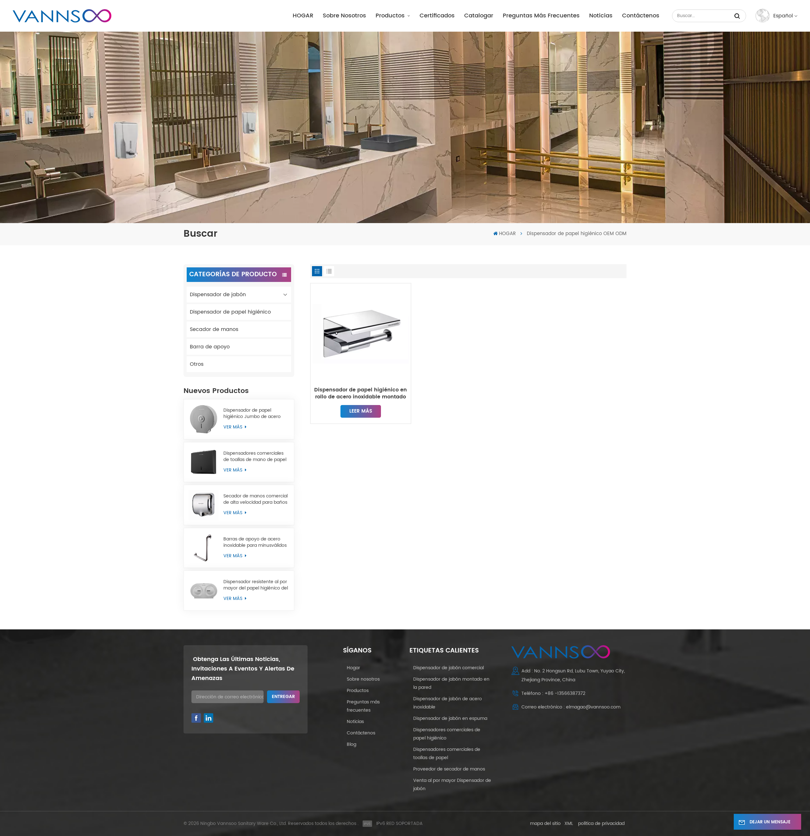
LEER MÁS (360, 411)
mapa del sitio (545, 823)
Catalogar (478, 15)
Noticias (601, 15)
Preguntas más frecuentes (541, 15)
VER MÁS (233, 427)
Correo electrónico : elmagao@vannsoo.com (570, 707)
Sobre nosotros (344, 15)
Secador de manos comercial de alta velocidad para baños (255, 499)
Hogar (353, 667)
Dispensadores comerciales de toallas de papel (446, 753)
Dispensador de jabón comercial (448, 667)
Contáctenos (640, 15)
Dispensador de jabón (218, 294)
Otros (196, 364)
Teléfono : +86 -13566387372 (553, 693)
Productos (391, 15)
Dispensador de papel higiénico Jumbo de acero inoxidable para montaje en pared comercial (253, 413)
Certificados (437, 15)
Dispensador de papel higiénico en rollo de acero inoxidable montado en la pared (360, 393)
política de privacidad (601, 823)
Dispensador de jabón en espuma (450, 718)
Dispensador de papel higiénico (230, 312)
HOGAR (303, 15)
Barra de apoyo (210, 347)
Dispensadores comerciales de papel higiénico (446, 734)
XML (568, 823)
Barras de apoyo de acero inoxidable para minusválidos (255, 542)
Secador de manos (214, 329)
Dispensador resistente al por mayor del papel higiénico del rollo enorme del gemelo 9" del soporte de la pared (255, 585)
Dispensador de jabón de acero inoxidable (447, 703)
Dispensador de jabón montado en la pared (451, 683)
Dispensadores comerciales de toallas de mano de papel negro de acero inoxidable (254, 456)
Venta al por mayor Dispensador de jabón (452, 784)
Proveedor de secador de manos (449, 769)
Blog (351, 744)
